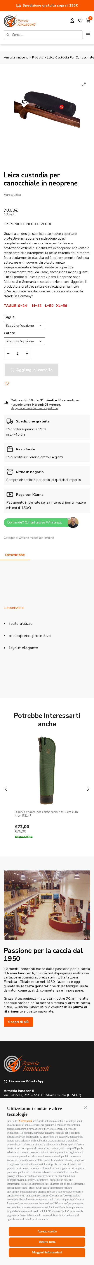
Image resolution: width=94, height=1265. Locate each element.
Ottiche (24, 538)
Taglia (9, 316)
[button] (85, 1107)
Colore (9, 332)
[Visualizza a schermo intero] (83, 84)
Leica (17, 195)
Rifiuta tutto (47, 1242)
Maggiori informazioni (47, 1252)
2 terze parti (25, 1121)
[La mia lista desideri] (80, 21)
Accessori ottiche (42, 538)
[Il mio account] (72, 21)
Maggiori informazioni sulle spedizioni (34, 408)
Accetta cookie (47, 1231)
